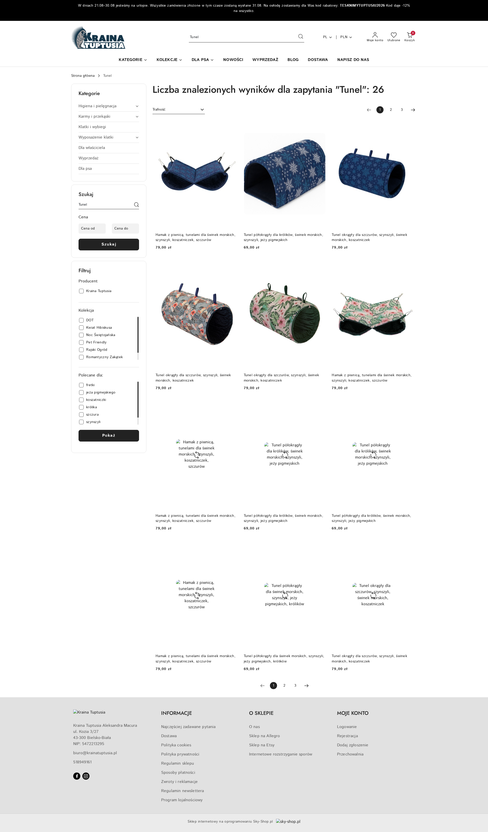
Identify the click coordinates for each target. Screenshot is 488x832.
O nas (254, 727)
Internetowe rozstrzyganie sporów (280, 754)
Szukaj (108, 244)
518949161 (82, 762)
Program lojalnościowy (182, 800)
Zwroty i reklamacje (179, 782)
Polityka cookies (176, 745)
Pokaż (109, 435)
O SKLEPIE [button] (261, 713)
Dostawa (169, 736)
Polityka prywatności (180, 754)
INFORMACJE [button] (176, 713)
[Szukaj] (136, 205)
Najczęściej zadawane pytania (188, 727)
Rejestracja (347, 736)
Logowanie (347, 727)
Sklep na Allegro (264, 736)
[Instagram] (85, 776)
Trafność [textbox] (158, 109)
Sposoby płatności (178, 773)
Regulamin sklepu (177, 763)
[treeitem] (109, 106)
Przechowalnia (350, 754)
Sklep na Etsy (261, 745)
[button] (133, 60)
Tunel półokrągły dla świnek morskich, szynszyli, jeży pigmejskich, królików (284, 659)
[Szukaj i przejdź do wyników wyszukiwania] (300, 37)
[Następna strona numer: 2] (413, 109)
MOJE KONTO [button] (353, 713)
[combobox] (178, 109)
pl (325, 37)
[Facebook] (76, 776)
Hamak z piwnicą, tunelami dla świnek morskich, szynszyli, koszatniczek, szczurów (195, 237)
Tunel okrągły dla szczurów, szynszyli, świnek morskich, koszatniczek (369, 237)
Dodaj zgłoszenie (353, 745)
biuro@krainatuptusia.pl (95, 753)
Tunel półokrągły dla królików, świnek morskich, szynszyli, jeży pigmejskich (283, 237)
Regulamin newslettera (182, 791)
